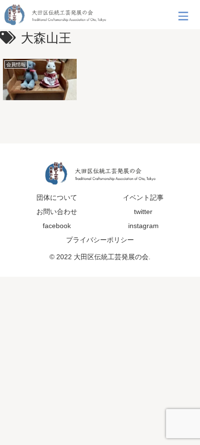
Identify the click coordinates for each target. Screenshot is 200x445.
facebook (57, 226)
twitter (143, 211)
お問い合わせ (56, 211)
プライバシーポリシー (100, 240)
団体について (56, 197)
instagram (143, 226)
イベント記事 (143, 197)
